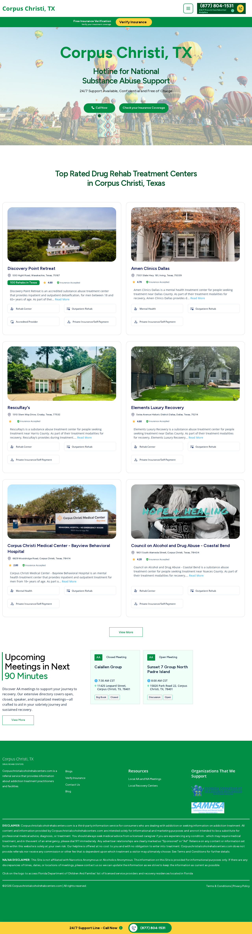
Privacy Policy (241, 886)
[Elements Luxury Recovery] (185, 373)
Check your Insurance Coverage (144, 107)
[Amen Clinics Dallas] (185, 234)
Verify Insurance (75, 778)
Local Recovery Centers (143, 785)
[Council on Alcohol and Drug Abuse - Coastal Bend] (185, 511)
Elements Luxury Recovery (157, 407)
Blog (68, 791)
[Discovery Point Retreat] (61, 234)
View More (126, 632)
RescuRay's (18, 407)
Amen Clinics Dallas (150, 268)
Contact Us (72, 784)
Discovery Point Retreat (31, 268)
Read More (62, 299)
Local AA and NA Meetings (144, 779)
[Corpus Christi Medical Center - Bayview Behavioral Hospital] (61, 511)
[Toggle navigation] (188, 8)
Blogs (68, 771)
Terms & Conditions (218, 886)
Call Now (101, 107)
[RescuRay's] (61, 373)
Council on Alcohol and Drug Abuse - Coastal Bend (180, 545)
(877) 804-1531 (217, 6)
